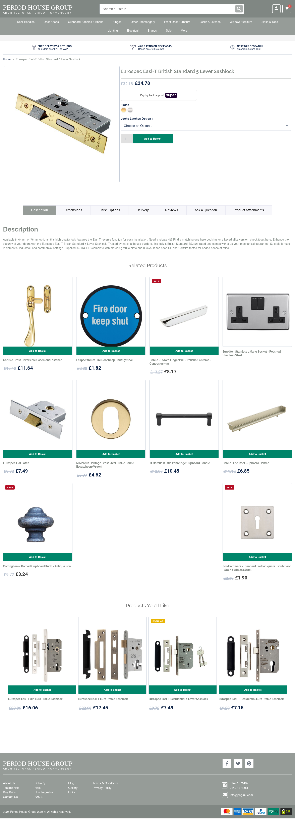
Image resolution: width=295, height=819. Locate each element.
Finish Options (109, 210)
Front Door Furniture (177, 22)
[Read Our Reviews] (151, 47)
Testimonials (11, 787)
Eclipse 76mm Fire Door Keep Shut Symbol (104, 360)
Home (7, 59)
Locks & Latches (210, 22)
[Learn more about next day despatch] (246, 47)
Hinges (117, 22)
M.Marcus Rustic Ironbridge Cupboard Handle (180, 463)
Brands (152, 30)
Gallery (73, 787)
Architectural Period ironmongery (37, 12)
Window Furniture (241, 22)
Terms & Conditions (106, 783)
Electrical (132, 30)
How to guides (44, 792)
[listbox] (206, 110)
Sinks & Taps (269, 22)
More (184, 30)
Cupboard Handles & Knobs (85, 22)
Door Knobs (51, 22)
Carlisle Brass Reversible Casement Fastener (32, 360)
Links (71, 792)
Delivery (142, 210)
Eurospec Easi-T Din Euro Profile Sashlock (35, 699)
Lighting (113, 30)
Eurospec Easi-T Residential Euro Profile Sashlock (251, 699)
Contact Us (10, 796)
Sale (169, 30)
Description (39, 210)
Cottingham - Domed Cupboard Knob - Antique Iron (37, 566)
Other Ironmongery (143, 22)
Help (38, 787)
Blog (71, 783)
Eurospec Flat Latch (16, 463)
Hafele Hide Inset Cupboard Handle (246, 463)
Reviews (171, 210)
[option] (124, 110)
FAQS (39, 796)
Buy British (10, 792)
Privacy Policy (102, 787)
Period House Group (37, 7)
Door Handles (26, 22)
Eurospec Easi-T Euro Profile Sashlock (103, 699)
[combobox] (172, 9)
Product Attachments (249, 210)
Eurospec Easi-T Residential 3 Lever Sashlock (178, 699)
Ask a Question (206, 210)
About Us (9, 783)
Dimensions (73, 210)
